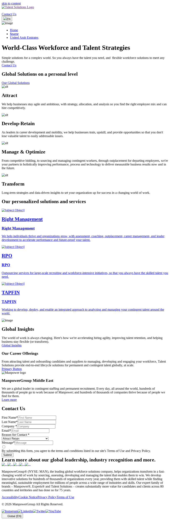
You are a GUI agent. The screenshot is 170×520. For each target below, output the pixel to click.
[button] (85, 97)
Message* (8, 442)
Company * (9, 426)
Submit (7, 454)
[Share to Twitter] (39, 511)
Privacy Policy (47, 497)
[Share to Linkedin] (25, 511)
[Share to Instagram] (10, 511)
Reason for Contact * (15, 434)
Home (14, 30)
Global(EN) (14, 516)
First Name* (10, 417)
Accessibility (10, 497)
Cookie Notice (28, 497)
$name (14, 34)
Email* (6, 430)
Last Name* (10, 422)
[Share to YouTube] (53, 511)
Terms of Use (65, 497)
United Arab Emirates (24, 37)
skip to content (11, 3)
